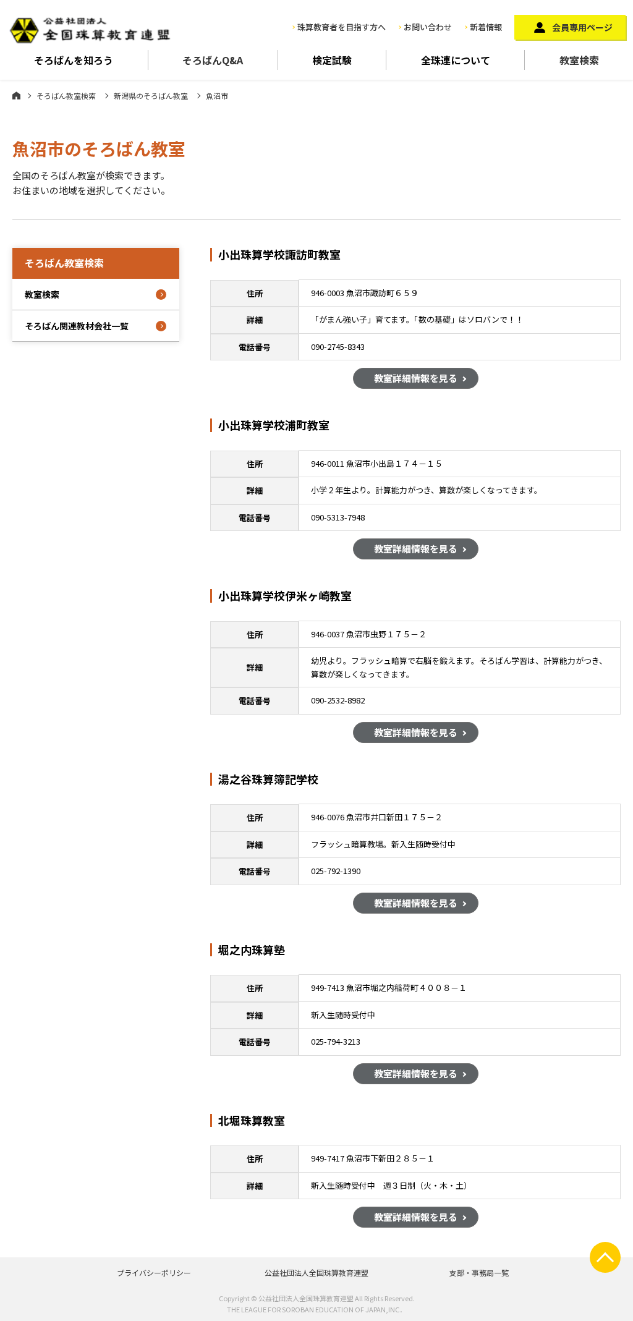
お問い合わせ (428, 27)
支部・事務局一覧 (479, 1272)
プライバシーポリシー (154, 1272)
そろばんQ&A (212, 60)
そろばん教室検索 (66, 95)
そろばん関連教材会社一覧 (77, 326)
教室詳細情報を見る (415, 378)
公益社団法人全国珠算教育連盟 (316, 1272)
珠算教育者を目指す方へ (341, 27)
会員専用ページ (582, 27)
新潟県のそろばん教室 (151, 95)
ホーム (16, 95)
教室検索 (579, 60)
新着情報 (486, 27)
